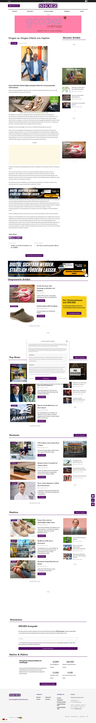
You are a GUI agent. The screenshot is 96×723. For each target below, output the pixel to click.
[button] (67, 341)
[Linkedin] (13, 238)
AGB (87, 716)
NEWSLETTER (14, 5)
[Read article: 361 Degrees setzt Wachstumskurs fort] (67, 463)
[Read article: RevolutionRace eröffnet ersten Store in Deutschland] (67, 470)
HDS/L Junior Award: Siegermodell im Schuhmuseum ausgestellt (79, 547)
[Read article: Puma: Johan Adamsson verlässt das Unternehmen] (22, 491)
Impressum (55, 381)
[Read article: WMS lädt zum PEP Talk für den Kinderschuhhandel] (66, 90)
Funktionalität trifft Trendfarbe (47, 306)
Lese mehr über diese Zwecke (45, 374)
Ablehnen (31, 378)
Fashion (14, 520)
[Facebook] (10, 238)
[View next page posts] (75, 111)
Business (14, 443)
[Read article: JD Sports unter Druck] (22, 373)
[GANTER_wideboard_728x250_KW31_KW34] (34, 104)
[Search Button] (19, 1)
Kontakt (82, 11)
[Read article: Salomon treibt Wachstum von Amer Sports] (22, 413)
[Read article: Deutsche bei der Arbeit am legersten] (67, 540)
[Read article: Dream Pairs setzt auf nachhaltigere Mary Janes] (22, 528)
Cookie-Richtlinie (42, 381)
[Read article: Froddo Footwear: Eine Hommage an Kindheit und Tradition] (74, 150)
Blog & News (30, 11)
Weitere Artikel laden (34, 325)
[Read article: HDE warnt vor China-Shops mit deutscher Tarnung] (67, 385)
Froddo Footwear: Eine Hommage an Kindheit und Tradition (46, 288)
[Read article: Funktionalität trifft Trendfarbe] (22, 314)
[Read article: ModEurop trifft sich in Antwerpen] (22, 549)
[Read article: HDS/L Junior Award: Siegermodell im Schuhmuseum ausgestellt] (67, 548)
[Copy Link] (21, 238)
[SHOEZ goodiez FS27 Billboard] (48, 24)
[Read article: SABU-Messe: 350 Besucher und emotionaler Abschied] (67, 393)
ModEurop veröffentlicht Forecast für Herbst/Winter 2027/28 (79, 555)
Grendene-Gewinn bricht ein (80, 476)
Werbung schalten (61, 702)
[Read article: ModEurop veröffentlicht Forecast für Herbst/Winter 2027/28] (67, 556)
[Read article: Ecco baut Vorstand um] (22, 393)
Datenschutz (82, 716)
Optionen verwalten (63, 378)
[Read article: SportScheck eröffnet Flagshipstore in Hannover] (75, 449)
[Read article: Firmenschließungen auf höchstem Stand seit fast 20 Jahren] (75, 371)
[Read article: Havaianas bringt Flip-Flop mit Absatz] (22, 569)
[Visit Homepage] (48, 6)
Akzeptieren (46, 378)
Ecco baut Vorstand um (45, 385)
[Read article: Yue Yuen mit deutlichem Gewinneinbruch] (66, 98)
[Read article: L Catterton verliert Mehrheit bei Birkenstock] (67, 400)
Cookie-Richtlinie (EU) (61, 704)
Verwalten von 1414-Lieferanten (35, 374)
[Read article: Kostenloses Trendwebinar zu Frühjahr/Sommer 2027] (74, 76)
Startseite (14, 11)
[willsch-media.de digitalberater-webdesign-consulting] (34, 193)
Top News (14, 43)
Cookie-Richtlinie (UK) (61, 708)
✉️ (93, 496)
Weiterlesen (41, 300)
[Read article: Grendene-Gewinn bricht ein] (67, 478)
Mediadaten (67, 11)
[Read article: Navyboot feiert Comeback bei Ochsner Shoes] (22, 471)
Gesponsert (14, 286)
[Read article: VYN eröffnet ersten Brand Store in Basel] (22, 451)
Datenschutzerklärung (49, 381)
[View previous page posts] (73, 111)
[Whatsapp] (15, 238)
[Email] (18, 238)
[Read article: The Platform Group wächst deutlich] (66, 105)
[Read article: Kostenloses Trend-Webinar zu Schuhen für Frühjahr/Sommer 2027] (75, 526)
